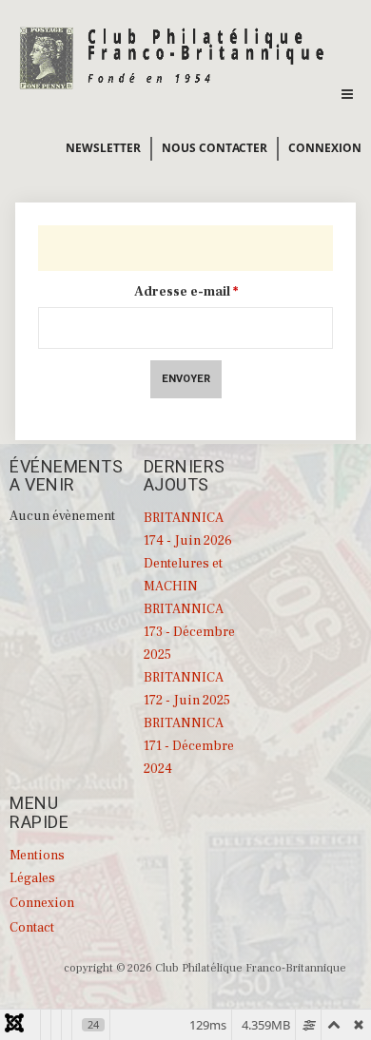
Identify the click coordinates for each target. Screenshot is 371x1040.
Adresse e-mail (186, 291)
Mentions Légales (37, 867)
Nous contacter (214, 148)
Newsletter (103, 148)
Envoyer (186, 379)
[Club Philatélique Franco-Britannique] (172, 56)
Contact (32, 927)
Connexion (324, 148)
